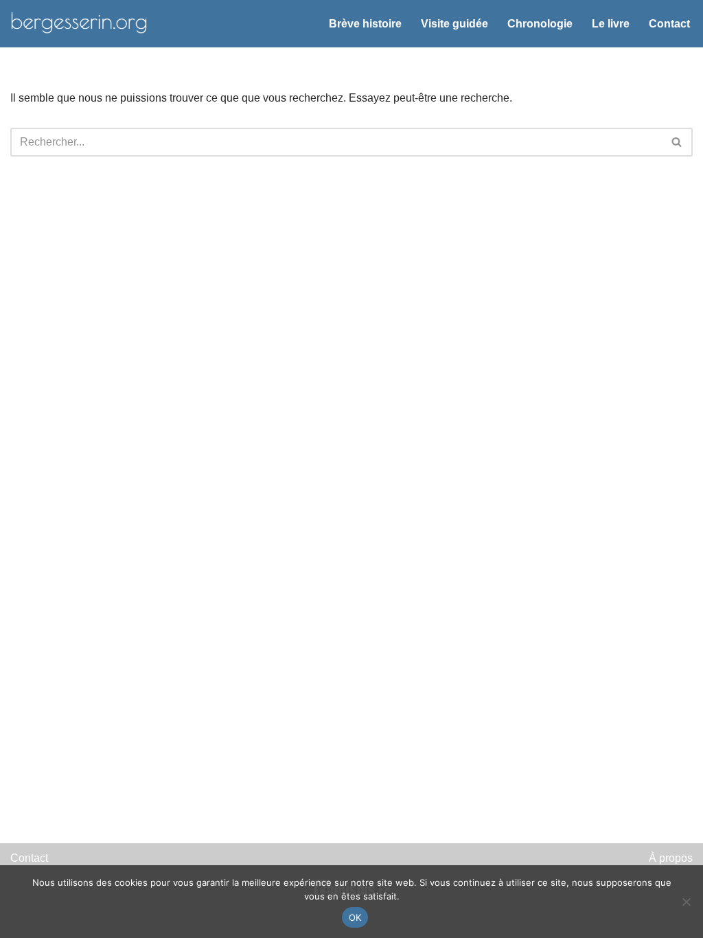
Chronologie (540, 24)
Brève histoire (365, 24)
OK (355, 917)
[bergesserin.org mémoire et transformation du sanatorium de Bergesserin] (79, 23)
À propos (671, 858)
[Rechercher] (677, 142)
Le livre (611, 24)
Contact (669, 24)
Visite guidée (454, 24)
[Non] (686, 901)
